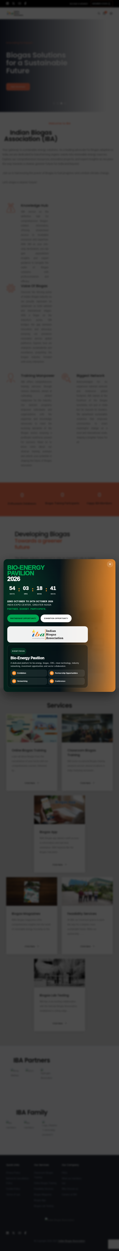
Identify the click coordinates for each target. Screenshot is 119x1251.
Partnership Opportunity (23, 618)
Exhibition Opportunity (56, 618)
